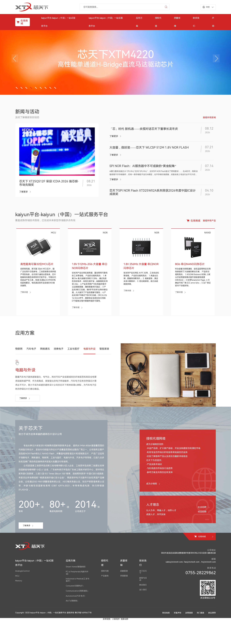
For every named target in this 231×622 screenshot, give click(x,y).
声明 (213, 22)
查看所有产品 (209, 220)
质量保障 (177, 22)
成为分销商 (151, 483)
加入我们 (143, 590)
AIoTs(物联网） (72, 601)
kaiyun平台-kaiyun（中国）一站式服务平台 (58, 22)
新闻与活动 (143, 579)
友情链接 (189, 613)
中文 (208, 7)
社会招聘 (202, 507)
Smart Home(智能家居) (76, 567)
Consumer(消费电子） (75, 586)
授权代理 (158, 22)
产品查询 (105, 576)
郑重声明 (177, 613)
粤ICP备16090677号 (83, 613)
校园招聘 (202, 511)
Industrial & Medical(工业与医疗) (77, 580)
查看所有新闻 (209, 117)
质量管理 (124, 571)
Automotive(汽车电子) (75, 596)
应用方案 (139, 22)
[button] (14, 58)
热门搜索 (200, 613)
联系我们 (196, 22)
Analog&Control (22, 571)
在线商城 (24, 22)
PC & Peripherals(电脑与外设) (77, 573)
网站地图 (166, 613)
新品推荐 (212, 613)
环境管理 (124, 576)
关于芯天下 (143, 572)
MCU (17, 576)
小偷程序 (116, 619)
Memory (18, 581)
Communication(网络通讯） (77, 591)
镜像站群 (124, 619)
